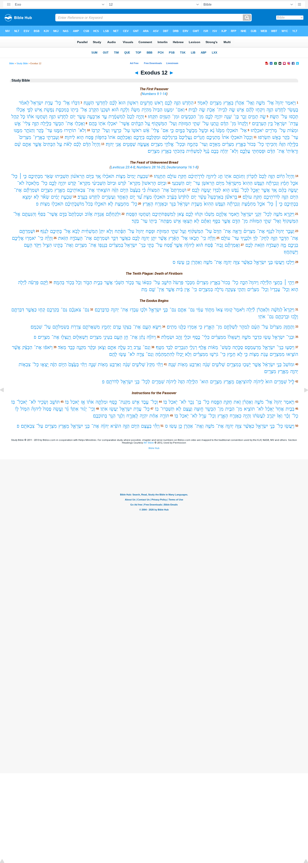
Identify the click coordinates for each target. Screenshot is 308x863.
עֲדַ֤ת (49, 102)
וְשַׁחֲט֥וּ (144, 214)
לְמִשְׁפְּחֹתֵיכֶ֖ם (164, 214)
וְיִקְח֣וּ (260, 109)
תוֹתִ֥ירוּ (70, 130)
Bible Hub (154, 448)
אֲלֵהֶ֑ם (221, 214)
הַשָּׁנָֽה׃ (89, 102)
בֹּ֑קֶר (40, 130)
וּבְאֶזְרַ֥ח (161, 203)
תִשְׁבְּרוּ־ (167, 409)
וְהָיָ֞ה (212, 238)
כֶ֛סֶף (196, 337)
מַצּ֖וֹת (254, 354)
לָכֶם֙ (131, 116)
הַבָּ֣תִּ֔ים (137, 123)
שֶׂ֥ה (232, 109)
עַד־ (48, 130)
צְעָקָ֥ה (230, 289)
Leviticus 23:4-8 (123, 167)
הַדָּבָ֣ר (284, 238)
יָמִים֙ (131, 176)
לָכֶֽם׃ (195, 190)
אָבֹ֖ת (211, 109)
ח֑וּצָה (198, 409)
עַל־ (283, 116)
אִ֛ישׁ (240, 109)
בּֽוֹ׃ (165, 402)
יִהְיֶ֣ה (219, 116)
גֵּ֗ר (67, 409)
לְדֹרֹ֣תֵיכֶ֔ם (196, 176)
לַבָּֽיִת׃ (193, 109)
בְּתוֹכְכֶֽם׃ (100, 415)
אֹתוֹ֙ (111, 137)
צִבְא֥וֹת (25, 364)
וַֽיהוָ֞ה (151, 337)
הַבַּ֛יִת (229, 409)
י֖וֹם (72, 116)
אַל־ (243, 130)
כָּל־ (57, 102)
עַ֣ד (104, 116)
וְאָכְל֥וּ (80, 123)
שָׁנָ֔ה (206, 364)
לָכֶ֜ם (77, 144)
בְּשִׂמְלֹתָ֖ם (60, 327)
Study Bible (22, 63)
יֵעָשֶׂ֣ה (293, 190)
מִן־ (201, 116)
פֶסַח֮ (47, 409)
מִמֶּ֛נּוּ (18, 130)
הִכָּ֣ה (244, 282)
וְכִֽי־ (91, 409)
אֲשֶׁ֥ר (170, 289)
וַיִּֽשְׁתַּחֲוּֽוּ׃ (291, 252)
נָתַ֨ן (142, 337)
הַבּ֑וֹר (87, 282)
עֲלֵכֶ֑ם (245, 151)
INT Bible (149, 442)
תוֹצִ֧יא (249, 409)
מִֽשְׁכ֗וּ (209, 214)
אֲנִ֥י (118, 144)
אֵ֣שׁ (17, 123)
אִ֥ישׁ (177, 221)
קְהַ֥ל (15, 116)
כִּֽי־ (203, 238)
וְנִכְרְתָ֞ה (272, 183)
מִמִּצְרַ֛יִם (277, 354)
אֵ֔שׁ (146, 130)
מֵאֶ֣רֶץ (59, 190)
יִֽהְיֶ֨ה (224, 151)
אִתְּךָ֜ (74, 409)
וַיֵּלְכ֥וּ (290, 262)
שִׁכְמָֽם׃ (36, 327)
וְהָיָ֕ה (49, 238)
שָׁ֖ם (152, 289)
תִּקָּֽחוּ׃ (153, 116)
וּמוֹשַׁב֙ (288, 364)
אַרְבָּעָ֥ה (93, 116)
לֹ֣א (110, 203)
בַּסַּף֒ (41, 214)
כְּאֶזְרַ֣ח (235, 415)
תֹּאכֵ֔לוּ (108, 176)
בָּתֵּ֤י (150, 245)
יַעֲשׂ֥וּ (113, 409)
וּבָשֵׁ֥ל (203, 130)
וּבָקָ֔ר (92, 347)
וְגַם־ (146, 347)
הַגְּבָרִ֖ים (181, 347)
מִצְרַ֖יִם (216, 102)
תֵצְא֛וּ (187, 221)
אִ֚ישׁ (38, 109)
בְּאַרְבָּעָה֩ (215, 197)
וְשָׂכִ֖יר (43, 402)
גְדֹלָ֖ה (219, 289)
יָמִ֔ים (55, 197)
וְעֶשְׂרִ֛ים (108, 197)
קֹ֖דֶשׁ (72, 183)
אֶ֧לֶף (202, 347)
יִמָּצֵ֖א (27, 197)
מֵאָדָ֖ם (214, 144)
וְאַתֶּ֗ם (206, 221)
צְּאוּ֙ (219, 309)
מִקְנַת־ (124, 402)
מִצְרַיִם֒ (249, 231)
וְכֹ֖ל (79, 282)
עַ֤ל (59, 144)
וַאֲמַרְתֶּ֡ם (232, 245)
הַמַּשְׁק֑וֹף (159, 123)
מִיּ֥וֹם (220, 183)
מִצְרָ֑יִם (47, 190)
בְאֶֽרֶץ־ (39, 137)
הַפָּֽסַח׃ (131, 214)
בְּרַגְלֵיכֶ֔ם (169, 137)
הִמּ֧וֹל (25, 409)
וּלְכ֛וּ (143, 309)
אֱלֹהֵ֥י (169, 144)
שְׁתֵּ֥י (196, 123)
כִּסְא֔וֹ (146, 282)
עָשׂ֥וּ (122, 354)
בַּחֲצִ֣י (277, 282)
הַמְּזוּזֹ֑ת (163, 231)
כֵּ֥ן (188, 262)
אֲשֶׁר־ (124, 123)
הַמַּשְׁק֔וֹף (195, 231)
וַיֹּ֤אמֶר (290, 102)
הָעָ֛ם (146, 327)
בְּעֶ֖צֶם (146, 426)
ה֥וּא (226, 190)
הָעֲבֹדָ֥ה (76, 238)
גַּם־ (191, 309)
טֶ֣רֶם (117, 327)
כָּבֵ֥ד (71, 347)
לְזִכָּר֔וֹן (252, 176)
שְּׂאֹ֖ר (49, 176)
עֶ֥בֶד (145, 402)
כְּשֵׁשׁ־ (225, 347)
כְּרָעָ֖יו (116, 130)
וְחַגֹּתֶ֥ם (239, 176)
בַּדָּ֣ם (63, 214)
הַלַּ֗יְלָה (266, 282)
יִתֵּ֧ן (154, 238)
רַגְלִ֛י (193, 347)
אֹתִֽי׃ (261, 316)
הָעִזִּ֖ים (164, 116)
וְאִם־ (180, 109)
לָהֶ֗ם (250, 109)
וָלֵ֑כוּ (294, 316)
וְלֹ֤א (109, 231)
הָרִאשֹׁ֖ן (208, 183)
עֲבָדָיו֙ (275, 289)
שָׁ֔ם (17, 144)
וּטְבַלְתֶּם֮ (76, 214)
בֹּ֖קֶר (286, 137)
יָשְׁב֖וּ (247, 364)
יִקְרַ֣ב (271, 415)
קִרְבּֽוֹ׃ (96, 130)
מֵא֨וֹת (213, 347)
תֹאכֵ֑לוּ (100, 203)
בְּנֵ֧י (87, 426)
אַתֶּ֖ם (182, 309)
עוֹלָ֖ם (171, 176)
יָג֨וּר (83, 409)
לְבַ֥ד (169, 347)
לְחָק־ (264, 238)
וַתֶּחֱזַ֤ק (288, 327)
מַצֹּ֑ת (148, 197)
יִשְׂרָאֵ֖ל (280, 123)
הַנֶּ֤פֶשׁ (259, 183)
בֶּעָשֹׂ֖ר (292, 109)
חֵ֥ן (126, 337)
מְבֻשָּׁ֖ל (191, 130)
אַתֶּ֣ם (26, 144)
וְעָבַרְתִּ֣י (53, 137)
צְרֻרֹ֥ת (76, 327)
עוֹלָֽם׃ (247, 197)
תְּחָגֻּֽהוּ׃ (160, 176)
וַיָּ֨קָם (44, 282)
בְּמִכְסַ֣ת (62, 109)
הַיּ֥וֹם (294, 197)
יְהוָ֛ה (145, 238)
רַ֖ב (129, 347)
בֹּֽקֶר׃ (135, 221)
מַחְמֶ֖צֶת (122, 203)
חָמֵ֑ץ (231, 354)
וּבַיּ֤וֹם (162, 183)
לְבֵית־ (222, 109)
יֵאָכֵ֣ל (255, 190)
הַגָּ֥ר (112, 415)
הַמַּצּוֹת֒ (153, 190)
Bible (11, 63)
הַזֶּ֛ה (177, 102)
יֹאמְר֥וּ (30, 238)
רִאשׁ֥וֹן (132, 102)
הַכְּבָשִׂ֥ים (188, 116)
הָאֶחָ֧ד (122, 197)
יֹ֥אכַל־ (22, 402)
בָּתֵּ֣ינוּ (58, 245)
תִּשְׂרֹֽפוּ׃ (264, 137)
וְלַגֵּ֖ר (121, 415)
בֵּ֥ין (270, 123)
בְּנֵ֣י (270, 262)
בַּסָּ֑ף (216, 221)
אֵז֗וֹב (89, 214)
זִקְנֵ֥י (258, 214)
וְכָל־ (286, 289)
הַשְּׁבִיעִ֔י (99, 183)
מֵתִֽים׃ (172, 327)
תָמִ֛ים (253, 116)
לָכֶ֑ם (209, 116)
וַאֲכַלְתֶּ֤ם (124, 137)
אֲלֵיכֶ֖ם (18, 238)
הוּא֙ (122, 102)
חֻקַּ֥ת (182, 176)
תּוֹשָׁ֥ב (55, 402)
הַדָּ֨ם (87, 144)
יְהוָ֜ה (105, 426)
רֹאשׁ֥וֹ (136, 130)
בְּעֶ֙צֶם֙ (135, 190)
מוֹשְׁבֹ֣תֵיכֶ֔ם (74, 203)
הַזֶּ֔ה (115, 190)
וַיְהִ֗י (160, 364)
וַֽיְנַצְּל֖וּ (66, 337)
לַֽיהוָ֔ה (259, 381)
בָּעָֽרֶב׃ (82, 197)
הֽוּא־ (203, 381)
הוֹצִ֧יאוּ (292, 354)
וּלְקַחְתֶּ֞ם (113, 214)
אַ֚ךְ (98, 176)
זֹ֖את (237, 402)
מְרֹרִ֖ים (271, 130)
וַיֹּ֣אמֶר (234, 214)
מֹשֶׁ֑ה (246, 337)
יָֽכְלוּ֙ (179, 354)
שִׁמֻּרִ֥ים (280, 381)
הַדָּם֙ (217, 231)
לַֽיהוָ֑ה (211, 176)
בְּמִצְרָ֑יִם (206, 289)
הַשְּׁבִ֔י (119, 282)
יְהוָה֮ (280, 231)
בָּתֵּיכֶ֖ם (56, 231)
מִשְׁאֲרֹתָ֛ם (91, 327)
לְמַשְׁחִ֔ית (194, 151)
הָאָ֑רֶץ (209, 327)
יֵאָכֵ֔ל (269, 409)
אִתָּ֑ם (111, 347)
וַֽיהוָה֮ (254, 282)
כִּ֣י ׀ (23, 176)
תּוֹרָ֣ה (164, 415)
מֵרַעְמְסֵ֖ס (253, 347)
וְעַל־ (173, 123)
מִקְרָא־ (134, 183)
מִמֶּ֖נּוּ (58, 130)
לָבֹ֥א (76, 231)
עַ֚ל (147, 123)
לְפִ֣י (30, 109)
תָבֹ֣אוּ (194, 238)
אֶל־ (270, 102)
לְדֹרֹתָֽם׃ (112, 381)
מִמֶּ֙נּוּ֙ (220, 130)
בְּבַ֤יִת (290, 409)
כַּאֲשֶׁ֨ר (246, 262)
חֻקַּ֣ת (228, 402)
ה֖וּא (80, 137)
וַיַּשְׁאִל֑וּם (80, 337)
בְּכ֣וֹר (130, 282)
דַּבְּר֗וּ (75, 102)
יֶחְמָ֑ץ (106, 327)
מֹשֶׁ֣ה (260, 102)
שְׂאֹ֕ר (45, 197)
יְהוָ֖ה (115, 309)
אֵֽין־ (160, 289)
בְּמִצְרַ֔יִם (116, 245)
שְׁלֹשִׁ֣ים (218, 364)
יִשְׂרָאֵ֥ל (278, 337)
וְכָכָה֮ (248, 137)
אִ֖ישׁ (136, 402)
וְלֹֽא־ (234, 151)
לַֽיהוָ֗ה (189, 245)
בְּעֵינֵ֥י (107, 337)
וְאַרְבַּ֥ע (195, 364)
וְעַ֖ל (183, 231)
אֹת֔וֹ (90, 402)
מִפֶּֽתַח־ (165, 221)
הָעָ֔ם (255, 327)
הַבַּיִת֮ (157, 109)
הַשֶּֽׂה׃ (274, 116)
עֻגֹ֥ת (264, 354)
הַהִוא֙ (247, 183)
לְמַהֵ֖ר (244, 327)
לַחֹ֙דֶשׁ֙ (183, 197)
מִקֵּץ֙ (151, 364)
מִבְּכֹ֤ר (190, 282)
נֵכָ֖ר (191, 402)
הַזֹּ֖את (259, 245)
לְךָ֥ (255, 238)
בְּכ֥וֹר (70, 282)
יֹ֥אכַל (173, 402)
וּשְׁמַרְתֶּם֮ (178, 190)
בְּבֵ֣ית (98, 282)
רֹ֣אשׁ (158, 102)
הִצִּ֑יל (47, 245)
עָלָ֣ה (122, 347)
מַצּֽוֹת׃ (45, 203)
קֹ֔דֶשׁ (122, 183)
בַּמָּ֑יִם (180, 130)
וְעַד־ (203, 144)
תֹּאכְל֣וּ (236, 137)
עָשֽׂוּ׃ (180, 262)
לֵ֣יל (291, 381)
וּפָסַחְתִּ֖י (258, 151)
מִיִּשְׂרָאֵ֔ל (233, 183)
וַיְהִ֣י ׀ (289, 282)
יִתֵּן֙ (102, 231)
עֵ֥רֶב (137, 347)
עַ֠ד (139, 197)
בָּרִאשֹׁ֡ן (231, 197)
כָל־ (260, 144)
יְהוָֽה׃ (110, 144)
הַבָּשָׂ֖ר (58, 123)
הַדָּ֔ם (224, 123)
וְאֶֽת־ (199, 426)
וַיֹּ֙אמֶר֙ (239, 309)
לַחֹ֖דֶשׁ (94, 197)
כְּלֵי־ (206, 337)
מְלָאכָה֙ (32, 183)
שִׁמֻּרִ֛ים (158, 381)
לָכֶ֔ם (113, 102)
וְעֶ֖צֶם (187, 409)
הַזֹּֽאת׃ (63, 238)
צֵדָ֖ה (140, 354)
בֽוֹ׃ (157, 409)
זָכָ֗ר (287, 415)
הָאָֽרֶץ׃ (148, 203)
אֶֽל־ (66, 102)
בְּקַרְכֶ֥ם (53, 309)
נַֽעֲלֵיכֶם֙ (185, 137)
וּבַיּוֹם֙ (111, 183)
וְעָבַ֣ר (290, 231)
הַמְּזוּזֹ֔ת (256, 221)
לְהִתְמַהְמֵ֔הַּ (165, 354)
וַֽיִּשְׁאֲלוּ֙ (234, 337)
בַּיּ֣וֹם (90, 176)
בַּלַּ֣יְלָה (45, 123)
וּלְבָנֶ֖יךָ (246, 238)
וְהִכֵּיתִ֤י (271, 144)
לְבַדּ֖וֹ (217, 190)
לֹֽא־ (193, 415)
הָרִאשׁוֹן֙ (149, 183)
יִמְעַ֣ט (169, 109)
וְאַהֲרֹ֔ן (247, 402)
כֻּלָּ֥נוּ (182, 327)
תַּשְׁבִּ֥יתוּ (62, 176)
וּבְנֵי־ (290, 337)
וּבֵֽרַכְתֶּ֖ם (282, 316)
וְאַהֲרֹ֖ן (196, 262)
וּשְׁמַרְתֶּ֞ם (31, 190)
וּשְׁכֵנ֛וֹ (105, 109)
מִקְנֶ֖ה (81, 347)
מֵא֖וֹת (183, 364)
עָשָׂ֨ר (202, 197)
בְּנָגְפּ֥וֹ (102, 245)
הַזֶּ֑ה (270, 109)
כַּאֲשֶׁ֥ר (31, 309)
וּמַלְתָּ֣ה (102, 402)
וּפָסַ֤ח (150, 231)
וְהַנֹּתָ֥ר (29, 130)
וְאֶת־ (68, 245)
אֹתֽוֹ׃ (104, 409)
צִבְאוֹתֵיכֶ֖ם (76, 190)
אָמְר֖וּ (192, 327)
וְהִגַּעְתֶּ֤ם (29, 214)
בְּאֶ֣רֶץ (241, 144)
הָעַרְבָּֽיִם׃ (259, 123)
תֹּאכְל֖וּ (159, 197)
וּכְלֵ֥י (187, 337)
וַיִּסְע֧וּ (289, 347)
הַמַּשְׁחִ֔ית (90, 231)
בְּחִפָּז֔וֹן (101, 137)
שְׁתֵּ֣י (267, 221)
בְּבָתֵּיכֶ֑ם (291, 203)
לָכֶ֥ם (189, 214)
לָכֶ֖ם (168, 102)
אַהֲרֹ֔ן (239, 102)
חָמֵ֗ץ (285, 183)
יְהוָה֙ (279, 102)
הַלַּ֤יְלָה (192, 381)
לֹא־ (20, 183)
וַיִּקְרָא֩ (289, 309)
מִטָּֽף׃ (160, 347)
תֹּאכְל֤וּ (232, 130)
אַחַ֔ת (153, 415)
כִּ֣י (172, 130)
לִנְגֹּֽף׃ (44, 231)
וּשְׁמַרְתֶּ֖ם (27, 231)
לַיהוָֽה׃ (70, 137)
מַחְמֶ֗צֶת (249, 203)
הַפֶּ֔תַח (120, 231)
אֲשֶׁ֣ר (37, 144)
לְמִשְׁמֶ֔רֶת (117, 116)
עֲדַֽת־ (293, 123)
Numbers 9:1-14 (154, 94)
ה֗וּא (115, 109)
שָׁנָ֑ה (92, 364)
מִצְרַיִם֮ (25, 137)
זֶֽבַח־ (219, 245)
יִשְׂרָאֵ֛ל (269, 347)
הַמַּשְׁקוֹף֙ (290, 221)
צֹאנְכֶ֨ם (75, 309)
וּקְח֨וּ (199, 214)
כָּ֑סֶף (113, 402)
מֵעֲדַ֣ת (196, 203)
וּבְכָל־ (180, 144)
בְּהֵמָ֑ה (192, 144)
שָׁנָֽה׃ (172, 364)
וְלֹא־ (82, 130)
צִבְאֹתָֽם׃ (28, 426)
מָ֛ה (283, 245)
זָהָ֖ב (179, 337)
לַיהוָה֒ (36, 409)
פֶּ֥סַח (89, 137)
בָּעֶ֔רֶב (172, 197)
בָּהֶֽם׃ (93, 123)
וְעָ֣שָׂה (58, 409)
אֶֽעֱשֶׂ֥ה (143, 144)
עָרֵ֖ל (202, 415)
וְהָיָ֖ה (247, 415)
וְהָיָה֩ (96, 144)
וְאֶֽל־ (250, 102)
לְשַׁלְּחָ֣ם (231, 327)
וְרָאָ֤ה (237, 231)
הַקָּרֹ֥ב (94, 109)
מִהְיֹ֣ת (146, 109)
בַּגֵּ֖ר (173, 203)
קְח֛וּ (41, 309)
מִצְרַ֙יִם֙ (276, 327)
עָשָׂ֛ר (81, 116)
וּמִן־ (175, 116)
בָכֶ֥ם (215, 151)
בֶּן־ (236, 116)
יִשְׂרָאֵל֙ (37, 102)
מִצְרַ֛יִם (157, 144)
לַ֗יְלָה (22, 282)
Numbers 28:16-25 (151, 167)
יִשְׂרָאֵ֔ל (183, 203)
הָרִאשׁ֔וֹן (77, 176)
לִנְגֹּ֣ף (270, 231)
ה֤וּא (294, 289)
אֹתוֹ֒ (225, 137)
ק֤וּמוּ (228, 309)
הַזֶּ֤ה (271, 176)
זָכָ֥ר (243, 116)
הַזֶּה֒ (282, 144)
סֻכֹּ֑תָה (237, 347)
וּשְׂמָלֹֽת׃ (167, 337)
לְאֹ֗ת (68, 144)
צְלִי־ (26, 123)
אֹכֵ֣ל (294, 183)
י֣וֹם (132, 197)
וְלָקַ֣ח (124, 109)
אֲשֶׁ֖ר (108, 282)
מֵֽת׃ (144, 289)
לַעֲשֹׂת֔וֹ (259, 415)
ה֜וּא (199, 245)
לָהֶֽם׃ (113, 354)
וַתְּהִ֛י (241, 289)
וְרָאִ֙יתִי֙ (292, 151)
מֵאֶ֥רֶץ (283, 371)
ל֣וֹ (17, 409)
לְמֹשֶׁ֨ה (276, 309)
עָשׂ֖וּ (267, 337)
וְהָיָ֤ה (140, 116)
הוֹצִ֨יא (115, 426)
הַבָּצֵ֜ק (27, 347)
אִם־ (164, 130)
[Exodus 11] (5, 399)
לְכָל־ (244, 190)
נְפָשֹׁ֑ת (49, 109)
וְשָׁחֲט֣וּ (41, 116)
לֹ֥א (36, 197)
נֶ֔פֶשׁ (235, 190)
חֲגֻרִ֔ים (199, 137)
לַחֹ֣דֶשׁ (280, 109)
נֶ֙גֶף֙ (206, 151)
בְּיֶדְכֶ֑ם (139, 137)
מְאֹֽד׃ (62, 347)
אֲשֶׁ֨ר (162, 238)
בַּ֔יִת (179, 289)
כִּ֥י (200, 327)
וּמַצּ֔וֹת (292, 130)
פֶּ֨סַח (209, 245)
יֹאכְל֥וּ (112, 123)
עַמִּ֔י (199, 309)
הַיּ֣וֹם (124, 190)
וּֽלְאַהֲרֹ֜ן (263, 309)
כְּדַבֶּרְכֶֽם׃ (102, 309)
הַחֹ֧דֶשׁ (188, 102)
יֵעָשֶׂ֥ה (206, 190)
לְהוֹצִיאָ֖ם (244, 381)
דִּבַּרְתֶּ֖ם (17, 309)
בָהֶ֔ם (282, 190)
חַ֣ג (220, 176)
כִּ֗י (144, 190)
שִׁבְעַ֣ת (66, 197)
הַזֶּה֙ (181, 381)
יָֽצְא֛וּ (44, 364)
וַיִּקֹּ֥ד (37, 245)
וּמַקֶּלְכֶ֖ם (153, 137)
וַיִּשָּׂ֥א (157, 327)
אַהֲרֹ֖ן (188, 426)
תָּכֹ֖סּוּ (293, 116)
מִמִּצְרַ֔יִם (218, 337)
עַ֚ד (138, 282)
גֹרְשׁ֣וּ (214, 354)
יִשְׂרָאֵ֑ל (260, 262)
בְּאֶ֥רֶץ (228, 102)
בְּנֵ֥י (137, 381)
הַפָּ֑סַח (216, 402)
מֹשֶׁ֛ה (277, 214)
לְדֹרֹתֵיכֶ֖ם (272, 197)
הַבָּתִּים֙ (49, 144)
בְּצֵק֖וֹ (127, 327)
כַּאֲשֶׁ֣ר (125, 238)
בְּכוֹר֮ (226, 282)
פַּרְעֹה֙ (178, 282)
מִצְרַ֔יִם (228, 144)
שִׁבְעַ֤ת (143, 176)
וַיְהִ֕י (156, 426)
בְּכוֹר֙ (251, 144)
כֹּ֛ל (23, 116)
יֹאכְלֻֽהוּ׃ (257, 130)
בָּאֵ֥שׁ (276, 137)
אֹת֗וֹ (30, 116)
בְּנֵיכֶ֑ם (293, 245)
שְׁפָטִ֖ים (129, 144)
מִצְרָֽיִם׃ (154, 151)
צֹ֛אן (180, 214)
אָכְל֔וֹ (20, 109)
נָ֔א (212, 130)
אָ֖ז (83, 402)
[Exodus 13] (303, 399)
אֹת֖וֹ (102, 123)
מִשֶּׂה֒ (135, 109)
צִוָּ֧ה (236, 262)
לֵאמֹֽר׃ (203, 102)
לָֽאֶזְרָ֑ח (132, 415)
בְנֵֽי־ (142, 245)
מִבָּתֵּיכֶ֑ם (35, 176)
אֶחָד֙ (280, 409)
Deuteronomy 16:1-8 (182, 167)
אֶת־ (69, 123)
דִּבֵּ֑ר (114, 238)
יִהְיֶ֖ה (144, 415)
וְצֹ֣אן (102, 347)
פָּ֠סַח (168, 245)
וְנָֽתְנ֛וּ (214, 123)
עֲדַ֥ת (137, 409)
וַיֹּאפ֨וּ (48, 347)
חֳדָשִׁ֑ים (146, 102)
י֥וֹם (189, 183)
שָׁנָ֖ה (228, 116)
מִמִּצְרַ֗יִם (200, 354)
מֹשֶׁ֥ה (207, 262)
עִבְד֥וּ (134, 309)
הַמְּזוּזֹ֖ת (185, 123)
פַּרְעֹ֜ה (33, 282)
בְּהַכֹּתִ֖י (179, 151)
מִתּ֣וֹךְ (209, 309)
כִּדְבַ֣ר (257, 337)
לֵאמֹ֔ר (24, 102)
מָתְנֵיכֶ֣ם (213, 137)
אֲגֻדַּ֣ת (99, 214)
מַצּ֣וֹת (121, 176)
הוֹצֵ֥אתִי (103, 190)
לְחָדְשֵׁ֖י (102, 102)
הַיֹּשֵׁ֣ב (166, 282)
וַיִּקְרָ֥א (289, 214)
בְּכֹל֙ (89, 203)
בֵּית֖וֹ (74, 109)
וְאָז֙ (279, 415)
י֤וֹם (193, 197)
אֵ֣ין (187, 289)
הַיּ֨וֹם (281, 176)
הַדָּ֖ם (236, 221)
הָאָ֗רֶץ (173, 238)
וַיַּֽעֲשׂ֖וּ (279, 262)
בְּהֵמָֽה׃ (59, 282)
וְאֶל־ (277, 221)
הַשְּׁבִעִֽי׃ (178, 183)
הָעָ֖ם (28, 245)
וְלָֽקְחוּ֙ (243, 123)
